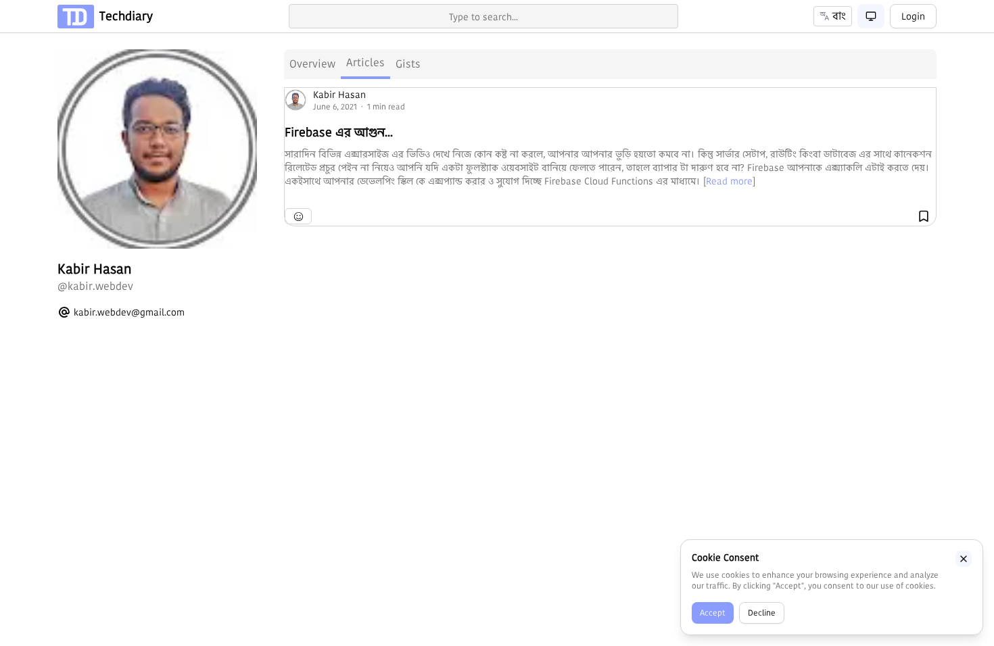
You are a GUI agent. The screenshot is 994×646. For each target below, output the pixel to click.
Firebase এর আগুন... (339, 132)
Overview (312, 64)
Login (913, 16)
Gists (408, 64)
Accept (713, 612)
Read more (729, 181)
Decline (762, 612)
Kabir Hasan (339, 94)
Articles (365, 62)
